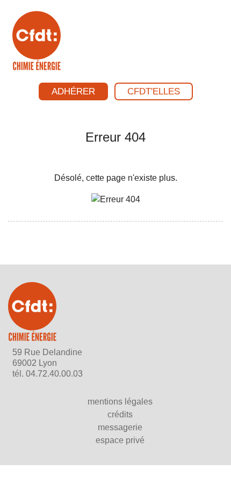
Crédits (120, 414)
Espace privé (120, 440)
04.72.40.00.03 (54, 373)
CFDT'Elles (153, 91)
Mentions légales (120, 401)
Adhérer (73, 91)
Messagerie (120, 427)
